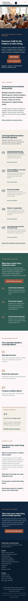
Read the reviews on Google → (12, 429)
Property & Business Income (9, 554)
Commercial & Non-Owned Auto (10, 561)
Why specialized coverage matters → (12, 120)
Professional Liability (7, 558)
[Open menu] (25, 2)
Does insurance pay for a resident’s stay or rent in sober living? (12, 489)
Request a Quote (6, 569)
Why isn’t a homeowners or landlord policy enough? (13, 453)
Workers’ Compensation (7, 560)
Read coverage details (12, 162)
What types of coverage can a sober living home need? (13, 475)
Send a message (6, 576)
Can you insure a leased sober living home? (12, 482)
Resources (4, 565)
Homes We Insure (6, 563)
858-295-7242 (5, 575)
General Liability (5, 556)
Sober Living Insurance (7, 552)
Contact (3, 567)
